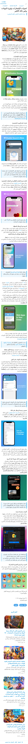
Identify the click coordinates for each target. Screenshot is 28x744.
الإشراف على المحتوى (9, 742)
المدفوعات (21, 288)
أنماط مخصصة (15, 355)
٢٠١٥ (20, 230)
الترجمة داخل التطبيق (14, 412)
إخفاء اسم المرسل (15, 272)
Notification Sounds (20, 118)
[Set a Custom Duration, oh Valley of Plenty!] (14, 148)
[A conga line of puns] (14, 256)
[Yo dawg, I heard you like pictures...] (14, 488)
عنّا (22, 742)
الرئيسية (21, 5)
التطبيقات (4, 5)
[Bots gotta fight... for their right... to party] (14, 386)
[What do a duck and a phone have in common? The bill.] (14, 538)
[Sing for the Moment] (14, 204)
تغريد (16, 605)
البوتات (7, 282)
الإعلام (16, 742)
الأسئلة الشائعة (13, 5)
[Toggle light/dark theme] (26, 4)
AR (3, 2)
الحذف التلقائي (17, 183)
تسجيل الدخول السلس (7, 286)
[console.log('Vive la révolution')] (14, 318)
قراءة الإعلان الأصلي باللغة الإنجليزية (16, 14)
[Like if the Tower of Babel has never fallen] (14, 433)
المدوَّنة (19, 742)
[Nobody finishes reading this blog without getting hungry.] (14, 581)
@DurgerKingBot (22, 339)
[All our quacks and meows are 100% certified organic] (14, 83)
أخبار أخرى (14, 612)
